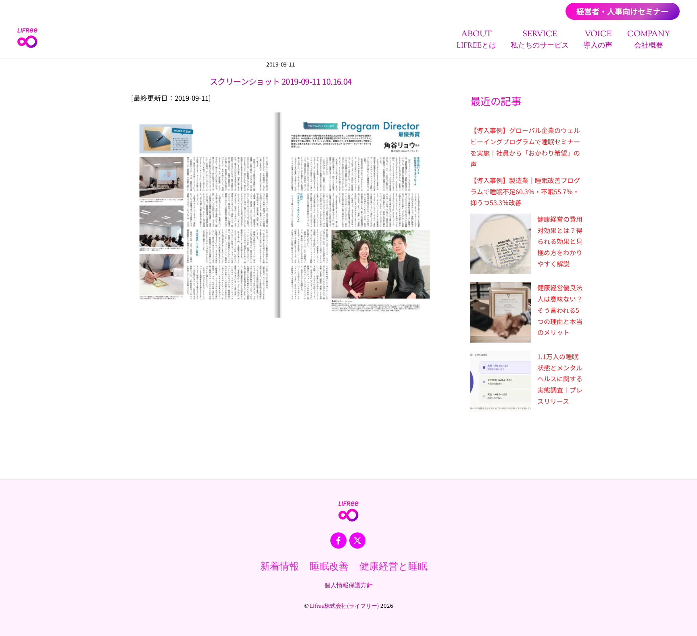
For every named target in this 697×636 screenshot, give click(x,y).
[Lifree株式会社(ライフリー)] (27, 45)
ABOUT (476, 40)
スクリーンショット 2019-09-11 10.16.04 (280, 81)
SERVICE (540, 40)
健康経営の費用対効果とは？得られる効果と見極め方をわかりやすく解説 (559, 241)
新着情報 (279, 567)
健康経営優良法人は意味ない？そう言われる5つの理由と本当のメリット (559, 310)
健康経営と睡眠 (393, 567)
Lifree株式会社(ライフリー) (344, 607)
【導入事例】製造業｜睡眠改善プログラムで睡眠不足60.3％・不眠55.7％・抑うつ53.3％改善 (525, 191)
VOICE (597, 40)
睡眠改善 (329, 567)
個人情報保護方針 (348, 585)
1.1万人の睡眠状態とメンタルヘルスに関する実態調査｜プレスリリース (559, 378)
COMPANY (648, 40)
